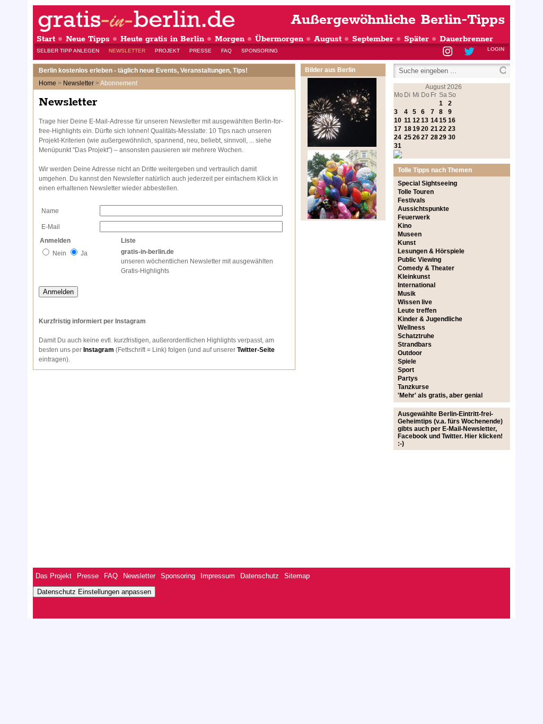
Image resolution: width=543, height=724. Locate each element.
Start (46, 39)
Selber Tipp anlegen (68, 51)
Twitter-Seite (256, 350)
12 (416, 120)
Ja (84, 253)
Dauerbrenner (466, 39)
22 (442, 129)
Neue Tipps (88, 39)
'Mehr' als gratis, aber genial (440, 395)
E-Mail (50, 227)
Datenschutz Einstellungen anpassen (94, 592)
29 (442, 137)
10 (397, 120)
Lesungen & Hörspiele (431, 251)
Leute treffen (417, 310)
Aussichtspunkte (423, 209)
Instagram (448, 52)
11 (407, 120)
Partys (408, 378)
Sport (406, 370)
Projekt (167, 51)
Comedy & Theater (426, 268)
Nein (59, 253)
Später (416, 39)
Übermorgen (279, 39)
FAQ (226, 51)
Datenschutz (259, 576)
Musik (407, 293)
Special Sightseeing (427, 183)
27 (424, 137)
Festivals (411, 200)
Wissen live (415, 302)
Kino (404, 225)
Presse (200, 51)
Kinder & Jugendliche (430, 319)
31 (397, 145)
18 (407, 129)
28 (434, 137)
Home (47, 83)
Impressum (217, 576)
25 (407, 137)
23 (452, 129)
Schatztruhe (416, 336)
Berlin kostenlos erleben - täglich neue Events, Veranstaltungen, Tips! (143, 70)
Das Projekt (54, 576)
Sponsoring (259, 51)
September (372, 39)
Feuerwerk (414, 217)
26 (416, 137)
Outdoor (410, 353)
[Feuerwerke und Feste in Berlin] (342, 144)
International (416, 285)
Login (495, 49)
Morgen (229, 39)
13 (424, 120)
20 (424, 129)
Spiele (407, 361)
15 (442, 120)
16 (452, 120)
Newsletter (127, 51)
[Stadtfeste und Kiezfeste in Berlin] (342, 216)
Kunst (407, 242)
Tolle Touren (416, 192)
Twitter (471, 52)
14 (434, 120)
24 (397, 137)
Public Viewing (419, 259)
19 (416, 129)
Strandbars (415, 344)
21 (434, 129)
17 (397, 129)
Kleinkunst (414, 276)
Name (50, 211)
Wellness (411, 327)
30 (452, 137)
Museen (410, 234)
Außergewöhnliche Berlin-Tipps (398, 20)
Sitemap (297, 576)
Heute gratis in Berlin (162, 39)
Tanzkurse (413, 387)
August (327, 39)
